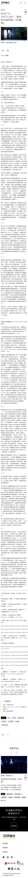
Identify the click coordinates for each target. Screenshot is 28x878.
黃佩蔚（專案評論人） (7, 775)
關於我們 (5, 843)
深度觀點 (10, 721)
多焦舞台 (4, 721)
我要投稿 (14, 826)
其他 (9, 718)
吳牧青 (3, 10)
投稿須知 (5, 852)
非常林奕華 (4, 725)
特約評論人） (18, 794)
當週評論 (4, 797)
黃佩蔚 (24, 797)
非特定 (3, 718)
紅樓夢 (17, 721)
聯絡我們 (5, 848)
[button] (11, 753)
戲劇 (2, 794)
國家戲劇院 (21, 718)
